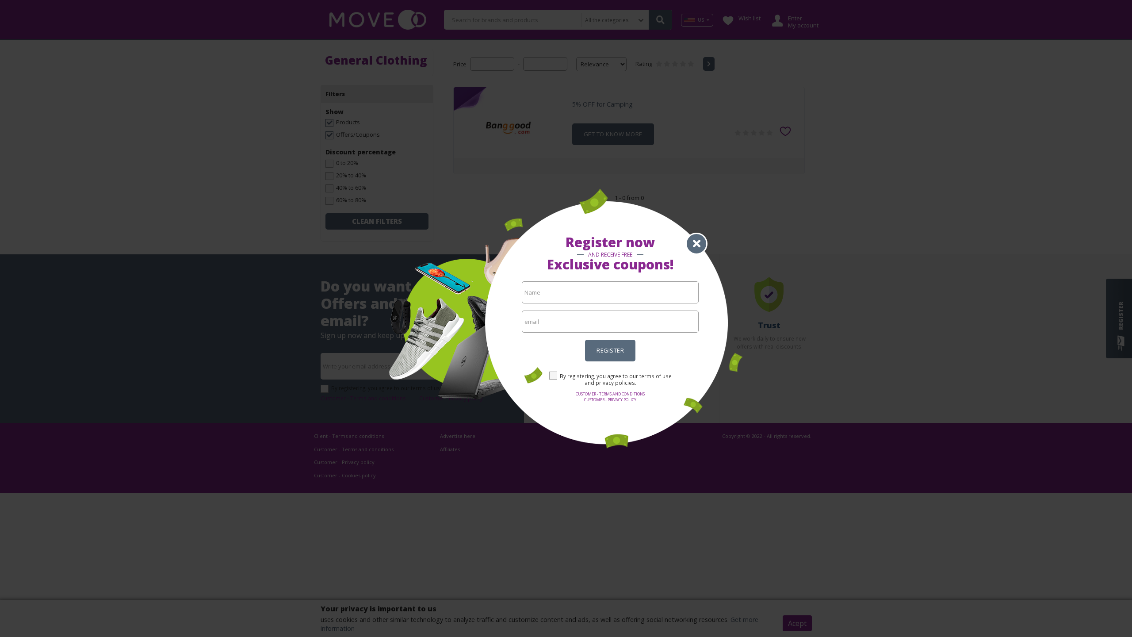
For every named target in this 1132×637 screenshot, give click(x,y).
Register (610, 350)
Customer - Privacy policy (610, 400)
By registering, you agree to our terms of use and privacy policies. (616, 379)
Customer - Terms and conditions (610, 394)
